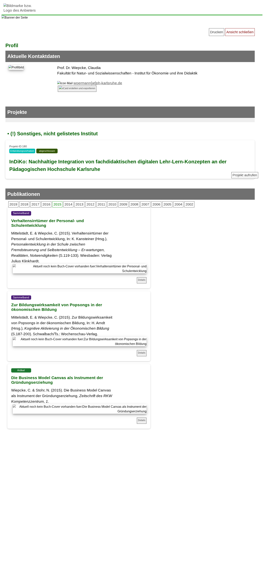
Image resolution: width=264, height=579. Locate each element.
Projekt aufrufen (244, 175)
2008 (134, 204)
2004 (178, 204)
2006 (156, 204)
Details (141, 280)
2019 (13, 204)
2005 (167, 204)
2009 (123, 204)
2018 (24, 204)
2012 (90, 204)
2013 (79, 204)
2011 (101, 204)
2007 (145, 204)
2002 (189, 204)
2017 (35, 204)
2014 (68, 204)
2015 (57, 204)
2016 (46, 204)
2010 (112, 204)
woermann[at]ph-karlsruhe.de (97, 83)
